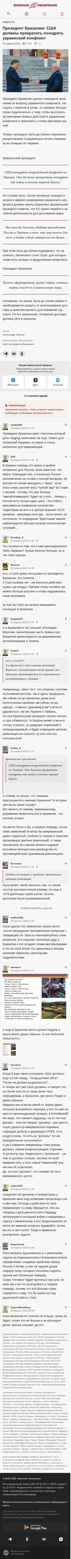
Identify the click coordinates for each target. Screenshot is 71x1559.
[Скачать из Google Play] (35, 1527)
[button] (27, 14)
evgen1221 (17, 1185)
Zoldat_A (16, 748)
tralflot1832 (17, 917)
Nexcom (15, 565)
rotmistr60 (16, 425)
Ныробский (17, 1244)
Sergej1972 (17, 619)
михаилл (16, 967)
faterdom (16, 1065)
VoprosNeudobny (20, 1307)
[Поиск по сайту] (9, 14)
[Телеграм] (10, 1539)
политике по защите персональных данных (23, 1517)
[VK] (44, 1539)
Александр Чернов (14, 334)
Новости (8, 22)
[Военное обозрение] (35, 5)
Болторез (16, 863)
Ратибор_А (17, 537)
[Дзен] (61, 1539)
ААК (13, 456)
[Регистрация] (44, 14)
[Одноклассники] (27, 1539)
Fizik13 (14, 650)
